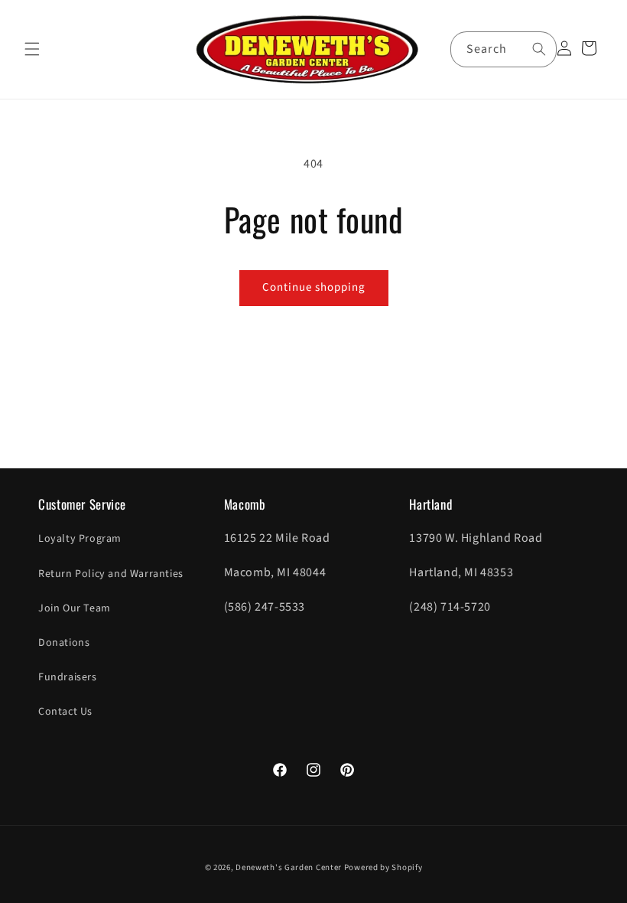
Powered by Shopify (383, 867)
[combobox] (503, 49)
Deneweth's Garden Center (289, 867)
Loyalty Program (80, 538)
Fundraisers (67, 677)
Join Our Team (74, 608)
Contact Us (65, 711)
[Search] (539, 49)
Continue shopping (313, 287)
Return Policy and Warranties (111, 574)
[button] (32, 49)
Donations (63, 642)
